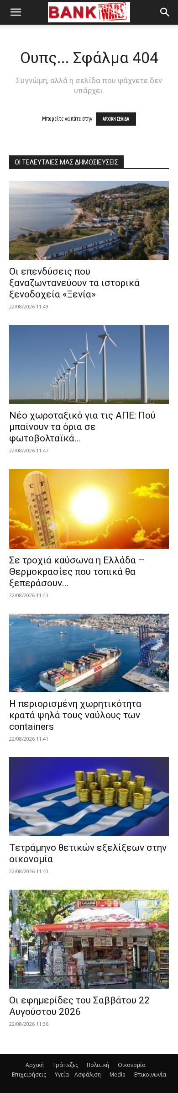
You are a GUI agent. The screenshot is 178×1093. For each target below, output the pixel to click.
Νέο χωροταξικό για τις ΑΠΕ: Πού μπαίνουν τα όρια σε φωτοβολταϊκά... (82, 427)
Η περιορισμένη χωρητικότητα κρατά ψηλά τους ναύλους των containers (75, 715)
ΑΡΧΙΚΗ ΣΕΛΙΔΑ (116, 119)
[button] (15, 12)
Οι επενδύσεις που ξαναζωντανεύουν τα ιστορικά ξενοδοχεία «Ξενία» (74, 283)
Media (118, 1074)
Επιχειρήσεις (29, 1074)
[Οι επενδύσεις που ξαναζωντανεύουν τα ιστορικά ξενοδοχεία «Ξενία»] (89, 220)
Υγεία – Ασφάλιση (78, 1074)
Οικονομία (132, 1065)
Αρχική (35, 1065)
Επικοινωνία (150, 1074)
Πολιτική (98, 1065)
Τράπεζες (65, 1065)
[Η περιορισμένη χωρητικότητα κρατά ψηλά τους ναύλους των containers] (89, 653)
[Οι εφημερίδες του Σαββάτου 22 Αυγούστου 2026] (89, 939)
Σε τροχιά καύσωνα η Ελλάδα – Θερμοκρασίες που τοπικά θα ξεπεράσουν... (77, 572)
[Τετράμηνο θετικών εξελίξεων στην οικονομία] (89, 796)
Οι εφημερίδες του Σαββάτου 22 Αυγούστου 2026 (79, 1006)
